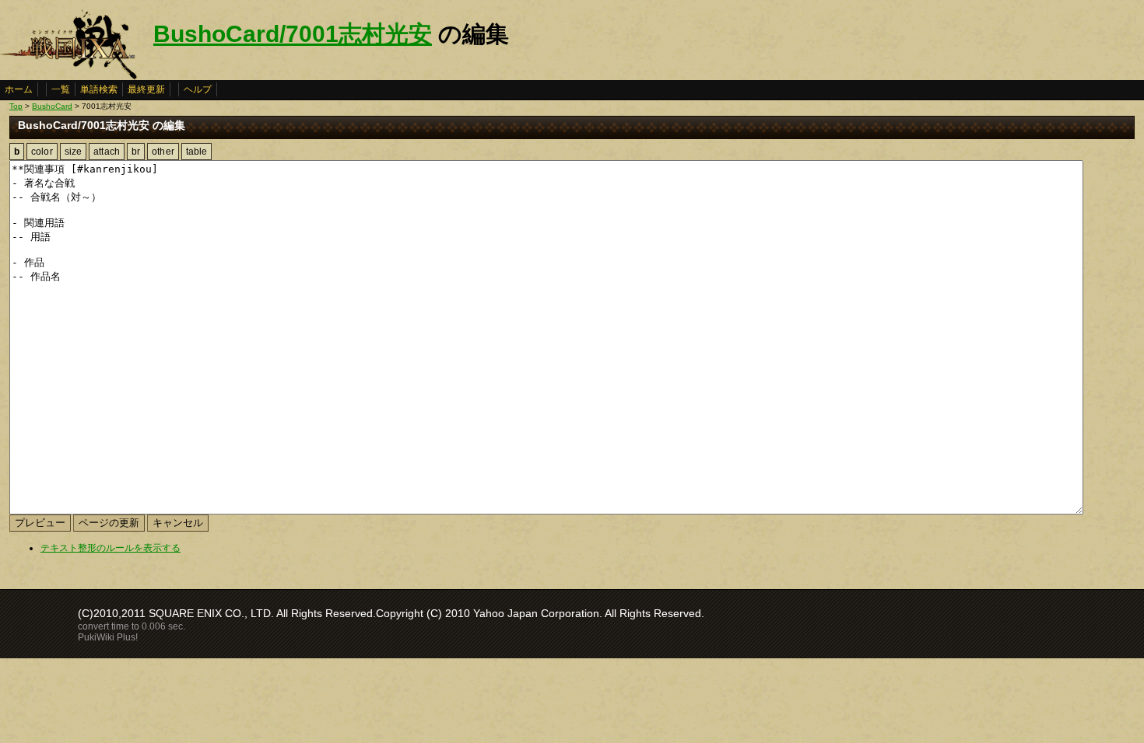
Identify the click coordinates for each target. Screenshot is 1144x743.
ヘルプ (198, 89)
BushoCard (52, 106)
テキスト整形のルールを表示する (110, 547)
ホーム (19, 89)
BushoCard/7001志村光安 (292, 34)
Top (16, 106)
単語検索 (99, 89)
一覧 (60, 89)
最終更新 (146, 89)
